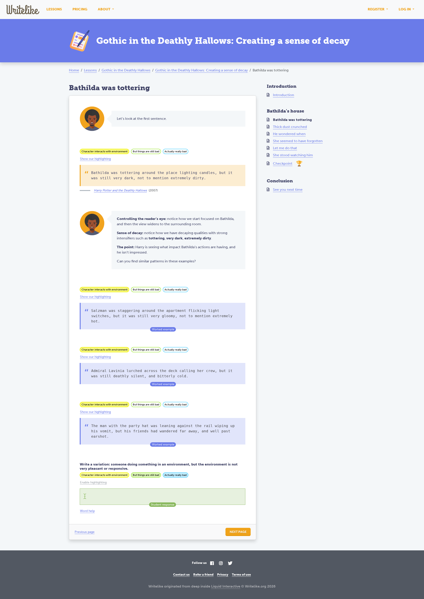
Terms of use (241, 574)
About (104, 9)
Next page (238, 532)
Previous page (85, 532)
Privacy (222, 574)
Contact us (181, 574)
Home (74, 70)
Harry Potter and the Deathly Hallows (120, 190)
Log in (405, 9)
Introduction (283, 95)
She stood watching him (293, 155)
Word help (87, 511)
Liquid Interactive (225, 586)
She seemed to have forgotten (298, 141)
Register (376, 9)
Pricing (79, 9)
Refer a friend (203, 574)
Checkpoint (282, 163)
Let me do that (285, 148)
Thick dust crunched (290, 127)
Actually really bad (176, 151)
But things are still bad (146, 151)
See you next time (288, 189)
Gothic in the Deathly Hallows (126, 70)
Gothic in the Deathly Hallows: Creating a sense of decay (201, 70)
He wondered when (289, 134)
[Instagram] (221, 563)
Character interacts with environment (104, 151)
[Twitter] (230, 563)
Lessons (54, 9)
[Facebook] (212, 563)
